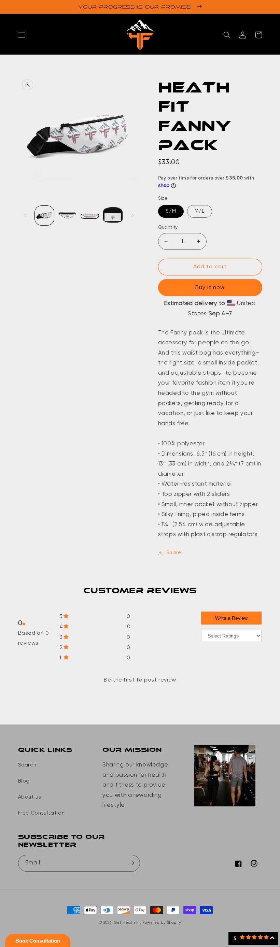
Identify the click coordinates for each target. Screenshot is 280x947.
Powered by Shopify (161, 922)
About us (29, 797)
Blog (24, 781)
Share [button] (173, 552)
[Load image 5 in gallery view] (112, 215)
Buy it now (210, 287)
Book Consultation (37, 941)
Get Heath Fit (127, 922)
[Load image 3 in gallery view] (67, 215)
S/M (171, 211)
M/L (200, 211)
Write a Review (231, 618)
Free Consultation (41, 813)
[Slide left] (25, 215)
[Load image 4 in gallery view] (89, 215)
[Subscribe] (132, 863)
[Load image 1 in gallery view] (44, 215)
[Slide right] (132, 215)
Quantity (168, 227)
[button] (21, 35)
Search (27, 765)
